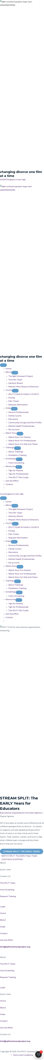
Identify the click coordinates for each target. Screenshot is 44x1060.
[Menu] (3, 365)
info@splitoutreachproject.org (15, 1041)
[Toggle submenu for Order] (14, 409)
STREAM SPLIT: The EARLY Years (21, 851)
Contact (4, 933)
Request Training (8, 896)
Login (2, 906)
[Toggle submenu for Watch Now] (20, 433)
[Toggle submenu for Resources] (18, 467)
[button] (1, 183)
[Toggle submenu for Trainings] (17, 448)
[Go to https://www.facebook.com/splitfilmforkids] (22, 950)
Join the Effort (6, 940)
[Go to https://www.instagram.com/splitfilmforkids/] (22, 953)
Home (3, 913)
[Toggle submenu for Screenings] (19, 459)
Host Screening (7, 890)
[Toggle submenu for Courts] (15, 391)
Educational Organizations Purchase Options (21, 813)
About (3, 920)
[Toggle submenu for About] (14, 372)
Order (2, 927)
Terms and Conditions (23, 1055)
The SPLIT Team (7, 883)
